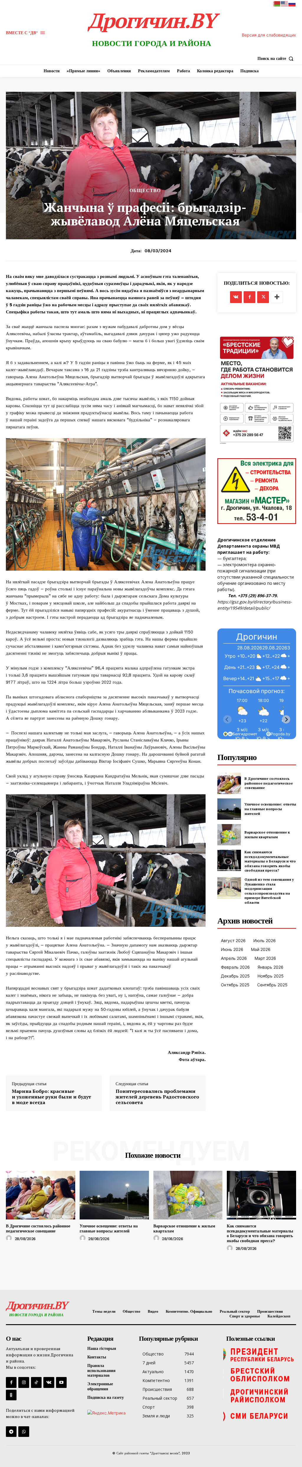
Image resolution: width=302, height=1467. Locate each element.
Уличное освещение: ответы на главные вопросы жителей (270, 809)
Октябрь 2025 (235, 984)
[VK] (236, 297)
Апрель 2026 (234, 958)
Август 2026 (233, 940)
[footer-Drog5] (259, 1395)
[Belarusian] (277, 3)
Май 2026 (260, 949)
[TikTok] (36, 1382)
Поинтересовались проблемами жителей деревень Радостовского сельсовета (157, 1097)
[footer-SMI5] (259, 1416)
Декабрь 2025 (235, 975)
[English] (284, 3)
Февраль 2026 (235, 967)
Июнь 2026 (232, 949)
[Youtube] (61, 1382)
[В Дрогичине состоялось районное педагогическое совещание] (229, 783)
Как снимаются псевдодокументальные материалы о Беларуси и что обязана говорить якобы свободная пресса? (270, 861)
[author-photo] (10, 1238)
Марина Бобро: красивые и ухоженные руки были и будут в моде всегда (51, 1097)
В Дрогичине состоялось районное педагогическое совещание (268, 783)
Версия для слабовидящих (269, 34)
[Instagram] (23, 1382)
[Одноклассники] (11, 1395)
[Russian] (292, 3)
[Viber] (23, 1431)
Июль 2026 (264, 940)
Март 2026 (265, 958)
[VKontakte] (48, 1382)
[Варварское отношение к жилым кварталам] (229, 834)
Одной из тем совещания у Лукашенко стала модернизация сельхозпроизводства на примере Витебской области (269, 891)
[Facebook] (249, 297)
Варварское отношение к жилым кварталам (267, 834)
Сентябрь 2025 (272, 984)
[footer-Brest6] (259, 1375)
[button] (276, 58)
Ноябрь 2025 (270, 975)
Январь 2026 (270, 967)
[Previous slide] (227, 719)
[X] (263, 297)
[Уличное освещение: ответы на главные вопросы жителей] (229, 809)
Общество (145, 190)
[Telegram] (11, 1431)
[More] (277, 297)
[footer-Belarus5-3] (259, 1354)
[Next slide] (286, 719)
